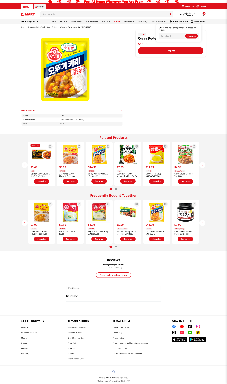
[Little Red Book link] (182, 332)
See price (171, 50)
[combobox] (106, 14)
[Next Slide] (202, 165)
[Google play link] (197, 339)
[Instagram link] (198, 326)
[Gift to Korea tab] (40, 6)
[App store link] (179, 339)
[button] (72, 110)
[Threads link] (174, 332)
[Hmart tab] (27, 6)
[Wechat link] (190, 332)
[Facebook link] (174, 326)
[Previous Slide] (25, 165)
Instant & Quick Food (36, 27)
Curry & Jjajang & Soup (56, 27)
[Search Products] (170, 14)
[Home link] (23, 28)
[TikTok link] (190, 326)
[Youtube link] (182, 326)
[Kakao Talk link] (198, 332)
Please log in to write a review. (113, 275)
